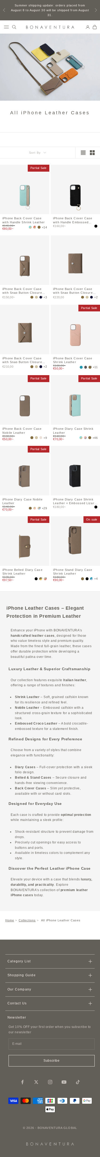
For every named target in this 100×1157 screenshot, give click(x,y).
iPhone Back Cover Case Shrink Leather (72, 360)
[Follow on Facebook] (22, 1082)
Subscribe (51, 1060)
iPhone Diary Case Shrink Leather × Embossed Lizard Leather (74, 501)
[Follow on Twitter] (36, 1082)
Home (9, 920)
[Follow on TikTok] (78, 1082)
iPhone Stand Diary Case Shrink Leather (72, 571)
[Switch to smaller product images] (92, 152)
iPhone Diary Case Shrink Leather (73, 430)
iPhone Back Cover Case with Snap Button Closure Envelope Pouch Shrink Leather (22, 360)
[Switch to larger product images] (83, 152)
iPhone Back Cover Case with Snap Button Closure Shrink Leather (22, 290)
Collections (27, 920)
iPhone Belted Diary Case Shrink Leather (22, 571)
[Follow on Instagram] (50, 1082)
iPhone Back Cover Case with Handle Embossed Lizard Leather (72, 220)
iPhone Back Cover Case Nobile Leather (22, 430)
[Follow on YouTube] (64, 1082)
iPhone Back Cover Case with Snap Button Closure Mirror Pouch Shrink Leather (73, 290)
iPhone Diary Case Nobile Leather (22, 501)
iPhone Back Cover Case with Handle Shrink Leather (23, 220)
